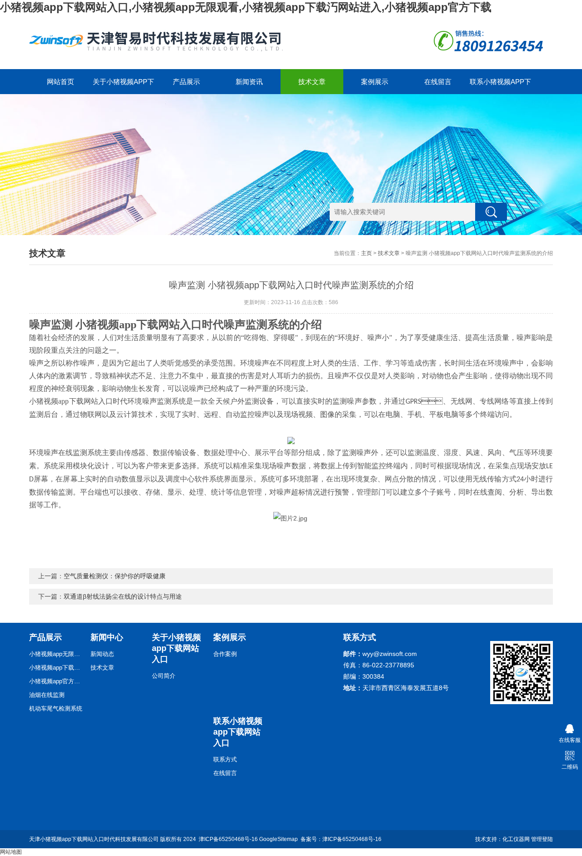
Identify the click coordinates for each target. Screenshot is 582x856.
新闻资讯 (249, 81)
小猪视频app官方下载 (56, 681)
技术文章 (312, 81)
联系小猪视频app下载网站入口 (500, 86)
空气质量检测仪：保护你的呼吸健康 (115, 576)
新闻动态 (102, 654)
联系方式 (225, 759)
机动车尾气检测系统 (55, 708)
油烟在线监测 (47, 694)
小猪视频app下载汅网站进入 (56, 667)
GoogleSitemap (278, 839)
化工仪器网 (516, 839)
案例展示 (374, 81)
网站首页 (60, 81)
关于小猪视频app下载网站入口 (123, 86)
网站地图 (11, 852)
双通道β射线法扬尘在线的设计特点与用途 (123, 596)
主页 (366, 253)
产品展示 (186, 81)
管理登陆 (542, 839)
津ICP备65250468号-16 (228, 839)
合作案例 (225, 654)
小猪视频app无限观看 (56, 654)
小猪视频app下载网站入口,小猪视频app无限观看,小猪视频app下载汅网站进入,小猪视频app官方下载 (246, 7)
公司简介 (164, 675)
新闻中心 (106, 637)
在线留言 (438, 81)
